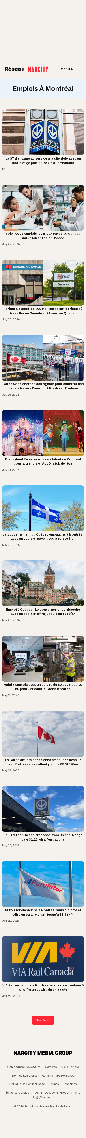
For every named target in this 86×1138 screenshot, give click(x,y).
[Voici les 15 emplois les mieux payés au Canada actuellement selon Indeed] (43, 208)
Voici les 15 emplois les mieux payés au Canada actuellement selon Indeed (43, 236)
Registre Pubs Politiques (58, 1075)
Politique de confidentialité (27, 1084)
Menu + (66, 69)
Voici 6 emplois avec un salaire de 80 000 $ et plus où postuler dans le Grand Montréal (43, 687)
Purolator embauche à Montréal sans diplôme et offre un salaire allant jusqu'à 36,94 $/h (43, 912)
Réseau (15, 69)
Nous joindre (70, 1067)
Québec (49, 1092)
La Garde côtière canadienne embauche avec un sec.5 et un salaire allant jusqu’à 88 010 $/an (43, 762)
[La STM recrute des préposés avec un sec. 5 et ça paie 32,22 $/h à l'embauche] (43, 809)
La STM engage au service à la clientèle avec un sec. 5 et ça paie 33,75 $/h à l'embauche (43, 161)
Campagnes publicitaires (24, 1067)
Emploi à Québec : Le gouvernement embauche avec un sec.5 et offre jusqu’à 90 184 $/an (43, 612)
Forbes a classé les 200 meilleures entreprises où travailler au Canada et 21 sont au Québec (43, 311)
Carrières (51, 1067)
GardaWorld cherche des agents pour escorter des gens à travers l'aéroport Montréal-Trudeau (43, 386)
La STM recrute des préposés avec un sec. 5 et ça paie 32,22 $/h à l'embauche (43, 837)
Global (64, 1092)
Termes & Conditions (63, 1084)
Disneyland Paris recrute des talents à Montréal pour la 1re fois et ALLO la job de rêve (43, 461)
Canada (24, 1092)
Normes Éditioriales (24, 1075)
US (37, 1092)
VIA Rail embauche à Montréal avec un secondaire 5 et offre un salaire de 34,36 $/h (43, 987)
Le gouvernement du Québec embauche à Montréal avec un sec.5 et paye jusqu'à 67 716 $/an (43, 537)
